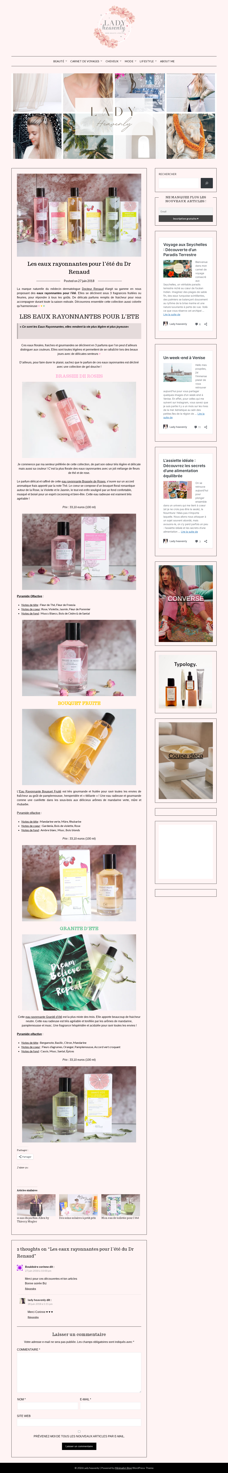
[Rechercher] (207, 183)
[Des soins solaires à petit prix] (78, 1205)
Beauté (58, 61)
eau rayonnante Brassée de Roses (83, 481)
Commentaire (28, 1349)
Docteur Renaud (93, 288)
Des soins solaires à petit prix (77, 1218)
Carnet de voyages (84, 61)
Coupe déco (186, 755)
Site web (24, 1415)
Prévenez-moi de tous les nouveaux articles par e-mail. (79, 1436)
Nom (21, 1399)
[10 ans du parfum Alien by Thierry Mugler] (36, 1205)
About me (167, 61)
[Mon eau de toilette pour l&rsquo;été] (120, 1205)
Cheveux (112, 61)
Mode (129, 61)
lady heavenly (37, 1299)
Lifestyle (147, 61)
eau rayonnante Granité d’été (43, 1016)
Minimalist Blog (123, 1467)
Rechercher (167, 174)
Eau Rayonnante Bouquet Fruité (40, 791)
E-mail (85, 1399)
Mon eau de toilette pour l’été (120, 1218)
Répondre (30, 1288)
